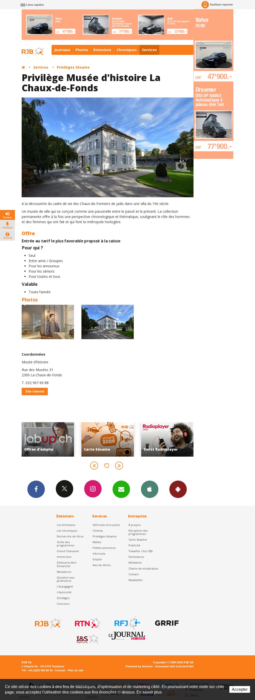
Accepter (240, 689)
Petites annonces (104, 547)
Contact (133, 574)
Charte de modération (143, 568)
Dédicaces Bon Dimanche (66, 564)
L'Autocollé (64, 592)
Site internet (34, 391)
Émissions (102, 49)
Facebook (36, 489)
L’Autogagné (65, 586)
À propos (134, 524)
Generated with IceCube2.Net (174, 666)
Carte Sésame (137, 539)
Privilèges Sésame (73, 67)
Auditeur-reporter (221, 4)
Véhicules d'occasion (106, 524)
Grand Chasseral (68, 551)
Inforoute (99, 553)
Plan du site (75, 670)
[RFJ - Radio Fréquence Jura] (127, 623)
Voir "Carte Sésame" (74, 439)
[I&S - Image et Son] (87, 639)
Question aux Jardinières (65, 579)
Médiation (135, 562)
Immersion (64, 556)
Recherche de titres (70, 536)
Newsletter (135, 580)
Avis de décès (102, 565)
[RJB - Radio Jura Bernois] (47, 623)
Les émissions (66, 524)
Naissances (64, 571)
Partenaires (136, 556)
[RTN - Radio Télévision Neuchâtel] (87, 623)
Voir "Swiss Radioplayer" (134, 439)
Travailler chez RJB (140, 551)
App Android (178, 489)
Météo (97, 542)
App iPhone (149, 489)
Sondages (63, 598)
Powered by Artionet (139, 666)
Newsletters (121, 489)
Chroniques (127, 49)
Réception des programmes (138, 532)
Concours (63, 603)
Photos (81, 49)
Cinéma (98, 530)
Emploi (97, 559)
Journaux (62, 49)
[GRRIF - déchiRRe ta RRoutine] (166, 623)
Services (149, 49)
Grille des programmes (65, 543)
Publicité (134, 545)
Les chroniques (67, 530)
